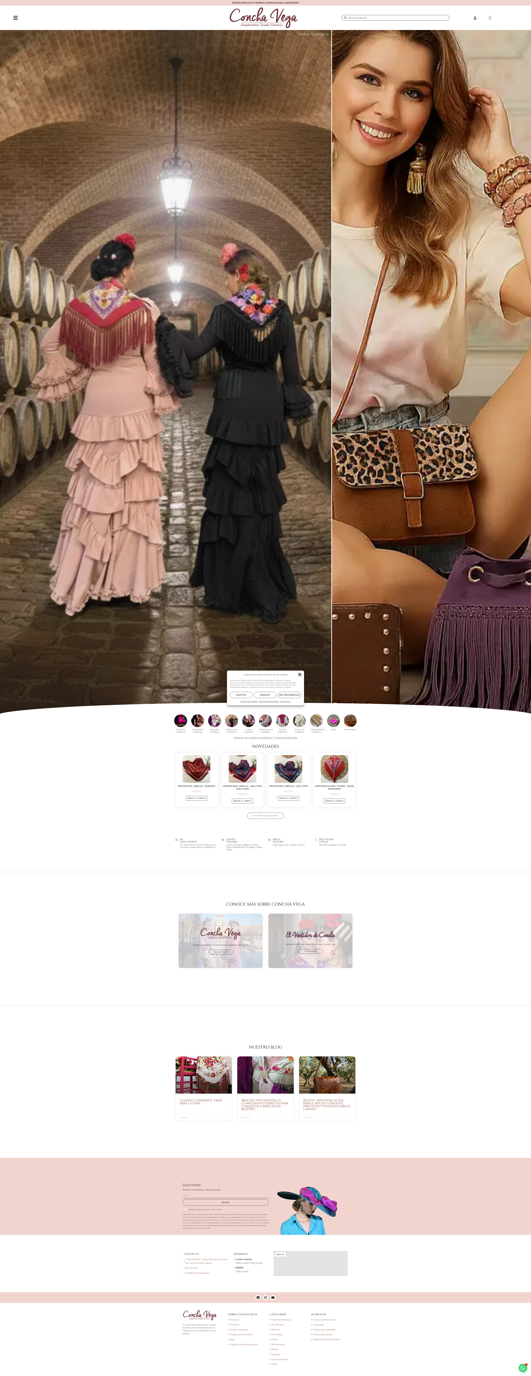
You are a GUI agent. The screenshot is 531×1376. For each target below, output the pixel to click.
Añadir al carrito (196, 1132)
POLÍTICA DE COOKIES (249, 702)
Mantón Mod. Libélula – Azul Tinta (288, 1120)
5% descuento (188, 1175)
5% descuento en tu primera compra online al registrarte (265, 3)
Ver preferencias (289, 695)
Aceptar (241, 695)
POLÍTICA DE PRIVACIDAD (269, 702)
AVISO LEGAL (285, 702)
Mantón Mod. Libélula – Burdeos (196, 1120)
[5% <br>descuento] (176, 1174)
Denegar (265, 695)
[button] (299, 674)
